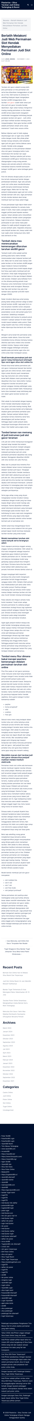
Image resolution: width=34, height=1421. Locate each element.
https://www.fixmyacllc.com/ (11, 1156)
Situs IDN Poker (7, 1381)
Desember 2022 (8, 1067)
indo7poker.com (7, 1213)
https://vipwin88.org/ (9, 1159)
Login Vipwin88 (7, 1301)
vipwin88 (4, 1182)
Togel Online (7, 1106)
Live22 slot (5, 1247)
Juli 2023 (6, 1049)
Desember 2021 (8, 1081)
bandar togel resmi (8, 1192)
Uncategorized (8, 1110)
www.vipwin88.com (8, 1149)
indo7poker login (7, 1218)
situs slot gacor (6, 1254)
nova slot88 (5, 1241)
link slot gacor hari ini (9, 1216)
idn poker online (7, 1277)
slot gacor (11, 102)
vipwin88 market (7, 1180)
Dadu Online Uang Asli (13, 1335)
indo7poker (5, 1228)
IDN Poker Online (7, 1252)
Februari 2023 (8, 1060)
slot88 (3, 1275)
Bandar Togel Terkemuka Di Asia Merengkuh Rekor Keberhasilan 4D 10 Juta (16, 992)
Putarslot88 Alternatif (9, 1293)
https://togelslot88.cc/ (9, 1174)
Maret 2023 (7, 1056)
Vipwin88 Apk (6, 1164)
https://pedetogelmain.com (11, 1262)
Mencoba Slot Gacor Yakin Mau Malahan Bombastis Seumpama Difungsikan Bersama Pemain (14, 1014)
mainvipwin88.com (8, 1185)
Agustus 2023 (8, 1046)
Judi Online (7, 1096)
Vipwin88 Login (7, 1288)
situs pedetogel (6, 1308)
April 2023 (6, 1053)
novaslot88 (5, 1151)
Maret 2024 (7, 1028)
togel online (5, 1285)
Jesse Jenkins (10, 59)
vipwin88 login (6, 1283)
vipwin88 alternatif (8, 1177)
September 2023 (9, 1042)
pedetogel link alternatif (10, 1313)
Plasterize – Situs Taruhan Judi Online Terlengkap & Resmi (10, 4)
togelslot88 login (7, 1208)
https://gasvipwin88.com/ (10, 1190)
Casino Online (8, 1092)
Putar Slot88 (5, 1136)
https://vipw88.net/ (8, 1154)
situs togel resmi (7, 1290)
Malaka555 (5, 1172)
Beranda (6, 20)
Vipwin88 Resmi (7, 1144)
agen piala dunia (7, 1303)
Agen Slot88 (5, 1162)
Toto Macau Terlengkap (9, 1146)
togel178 (4, 1195)
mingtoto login (6, 1280)
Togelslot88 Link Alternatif (10, 1244)
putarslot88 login (7, 1205)
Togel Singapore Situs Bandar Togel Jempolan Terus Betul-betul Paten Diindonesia (17, 951)
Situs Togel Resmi (7, 1257)
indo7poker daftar (7, 1231)
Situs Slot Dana (6, 1167)
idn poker (4, 1226)
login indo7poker (7, 1223)
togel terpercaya (7, 1316)
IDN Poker (12, 1354)
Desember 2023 (8, 1035)
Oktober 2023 (8, 1039)
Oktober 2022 (8, 1074)
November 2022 (9, 1070)
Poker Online (7, 1099)
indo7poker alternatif (8, 1236)
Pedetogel (5, 1323)
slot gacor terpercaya (9, 1249)
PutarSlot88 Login (7, 1138)
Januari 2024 (7, 1032)
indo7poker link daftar (9, 1203)
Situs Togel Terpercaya (9, 1259)
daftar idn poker (7, 1221)
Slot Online (5, 61)
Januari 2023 (7, 1063)
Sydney (22, 1418)
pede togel (5, 1210)
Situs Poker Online (7, 1169)
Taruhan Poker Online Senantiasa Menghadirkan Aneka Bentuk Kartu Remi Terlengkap (15, 1003)
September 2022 (9, 1077)
